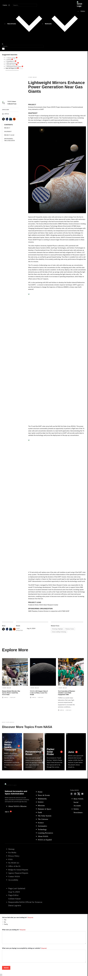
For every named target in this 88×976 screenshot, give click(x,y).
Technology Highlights (57, 629)
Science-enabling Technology (59, 631)
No (5, 922)
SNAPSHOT (8, 131)
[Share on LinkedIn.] (10, 119)
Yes (5, 920)
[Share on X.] (3, 119)
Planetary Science (69, 629)
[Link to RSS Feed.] (14, 119)
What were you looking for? (13, 930)
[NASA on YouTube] (82, 793)
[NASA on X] (78, 793)
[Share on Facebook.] (7, 119)
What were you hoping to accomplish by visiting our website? (24, 948)
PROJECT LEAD (9, 135)
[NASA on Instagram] (75, 793)
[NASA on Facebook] (71, 793)
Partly (6, 924)
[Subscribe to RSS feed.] (14, 629)
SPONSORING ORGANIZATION (9, 139)
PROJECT (7, 128)
